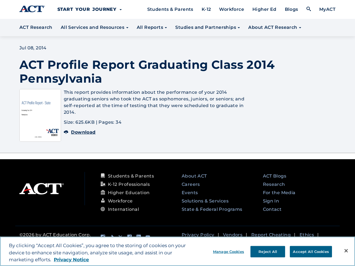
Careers (191, 184)
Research (274, 184)
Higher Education (128, 192)
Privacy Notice (71, 259)
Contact (272, 209)
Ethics (307, 234)
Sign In (271, 201)
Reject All (267, 251)
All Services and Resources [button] (93, 27)
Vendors (232, 234)
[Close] (346, 251)
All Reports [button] (150, 27)
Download (83, 132)
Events (190, 192)
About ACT (194, 176)
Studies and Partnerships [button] (206, 27)
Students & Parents (170, 9)
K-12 (206, 9)
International (123, 209)
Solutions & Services (205, 201)
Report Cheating (271, 234)
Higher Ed (264, 9)
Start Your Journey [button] (88, 9)
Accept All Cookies (311, 251)
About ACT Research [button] (273, 27)
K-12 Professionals (129, 184)
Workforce (231, 9)
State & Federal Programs (212, 209)
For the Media (279, 192)
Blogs (291, 9)
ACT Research (35, 27)
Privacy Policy (198, 234)
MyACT (327, 9)
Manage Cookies (228, 251)
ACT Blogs (274, 176)
